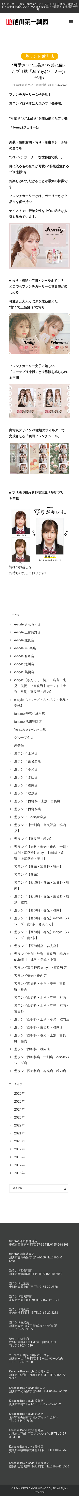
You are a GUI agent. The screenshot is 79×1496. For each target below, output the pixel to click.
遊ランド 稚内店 (26, 785)
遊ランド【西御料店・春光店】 (37, 946)
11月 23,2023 (59, 84)
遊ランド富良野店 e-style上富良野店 (40, 967)
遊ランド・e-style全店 (30, 817)
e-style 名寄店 (24, 656)
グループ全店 (24, 737)
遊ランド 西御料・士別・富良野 (37, 801)
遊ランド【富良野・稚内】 (33, 839)
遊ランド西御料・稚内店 (32, 1049)
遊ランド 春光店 (26, 769)
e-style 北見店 (24, 640)
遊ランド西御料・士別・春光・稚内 (40, 997)
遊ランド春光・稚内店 (30, 975)
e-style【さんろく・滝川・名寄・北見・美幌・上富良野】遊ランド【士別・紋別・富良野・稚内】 (40, 686)
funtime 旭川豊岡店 (28, 721)
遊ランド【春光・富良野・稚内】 (38, 866)
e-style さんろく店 (27, 624)
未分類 (19, 745)
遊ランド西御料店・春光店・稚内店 (40, 1071)
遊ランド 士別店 (26, 753)
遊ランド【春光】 (27, 874)
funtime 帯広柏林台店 (29, 713)
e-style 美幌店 (24, 672)
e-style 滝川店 (24, 664)
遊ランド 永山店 (26, 777)
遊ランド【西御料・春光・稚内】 (38, 910)
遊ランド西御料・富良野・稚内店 (38, 1027)
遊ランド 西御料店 (27, 809)
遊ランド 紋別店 (39, 56)
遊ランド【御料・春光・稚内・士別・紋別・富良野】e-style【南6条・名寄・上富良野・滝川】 (41, 852)
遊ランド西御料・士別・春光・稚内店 (41, 1019)
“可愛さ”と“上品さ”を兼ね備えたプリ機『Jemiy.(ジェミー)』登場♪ (39, 71)
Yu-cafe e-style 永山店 (30, 729)
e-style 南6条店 (25, 648)
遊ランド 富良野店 (27, 761)
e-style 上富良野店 (27, 632)
